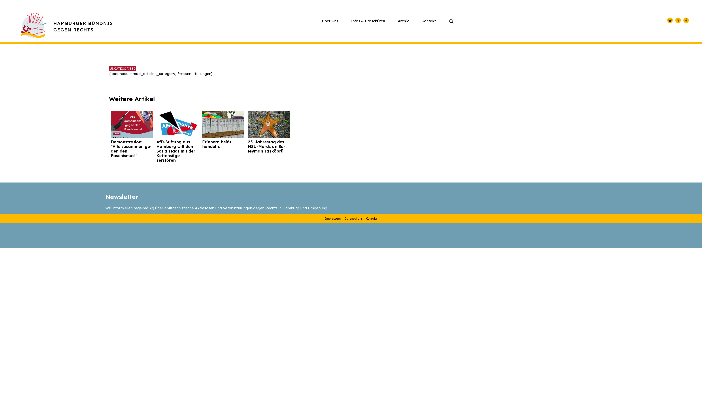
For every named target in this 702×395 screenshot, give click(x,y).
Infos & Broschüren (368, 21)
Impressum (333, 218)
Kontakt (429, 21)
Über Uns (330, 21)
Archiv (403, 21)
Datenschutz (353, 218)
